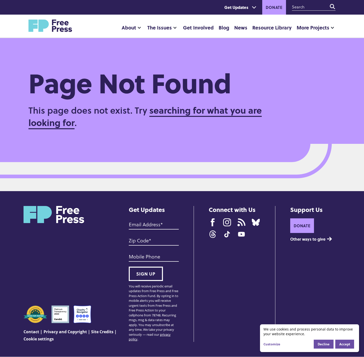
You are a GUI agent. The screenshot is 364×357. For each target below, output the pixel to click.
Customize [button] (271, 344)
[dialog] (309, 338)
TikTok (227, 234)
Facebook (213, 222)
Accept (344, 344)
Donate (274, 7)
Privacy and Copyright (65, 331)
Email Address (144, 224)
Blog (224, 27)
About (129, 27)
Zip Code (139, 240)
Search (333, 7)
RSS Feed (241, 222)
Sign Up (146, 274)
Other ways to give (307, 239)
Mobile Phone (144, 256)
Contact (31, 331)
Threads (213, 234)
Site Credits (102, 331)
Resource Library (272, 27)
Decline (324, 344)
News (240, 27)
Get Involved (198, 27)
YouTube (241, 234)
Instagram (227, 222)
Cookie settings (39, 339)
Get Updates (236, 7)
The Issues (159, 27)
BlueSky (256, 222)
